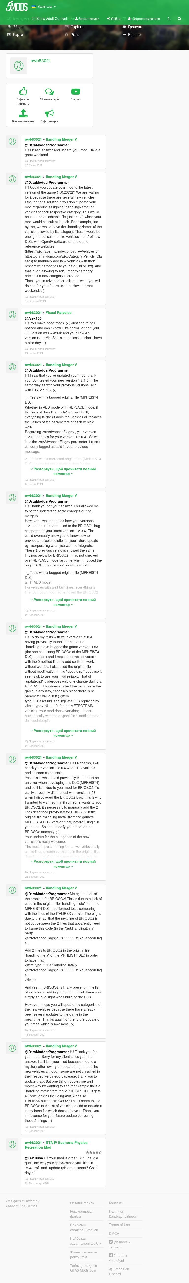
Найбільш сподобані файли (84, 1227)
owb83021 (41, 60)
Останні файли (82, 1202)
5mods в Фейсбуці (118, 1258)
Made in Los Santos (21, 1205)
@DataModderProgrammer (47, 144)
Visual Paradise (59, 312)
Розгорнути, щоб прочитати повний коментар (64, 471)
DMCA (114, 1233)
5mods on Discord (119, 1271)
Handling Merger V (61, 139)
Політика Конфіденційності (123, 1214)
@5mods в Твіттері (119, 1244)
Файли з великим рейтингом (84, 1254)
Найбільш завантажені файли (85, 1241)
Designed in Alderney (22, 1200)
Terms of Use (119, 1224)
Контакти (116, 1202)
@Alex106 (33, 318)
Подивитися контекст (42, 161)
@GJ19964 (34, 1157)
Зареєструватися (146, 18)
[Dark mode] (169, 18)
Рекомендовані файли (82, 1214)
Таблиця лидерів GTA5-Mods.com (83, 1268)
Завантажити (88, 18)
